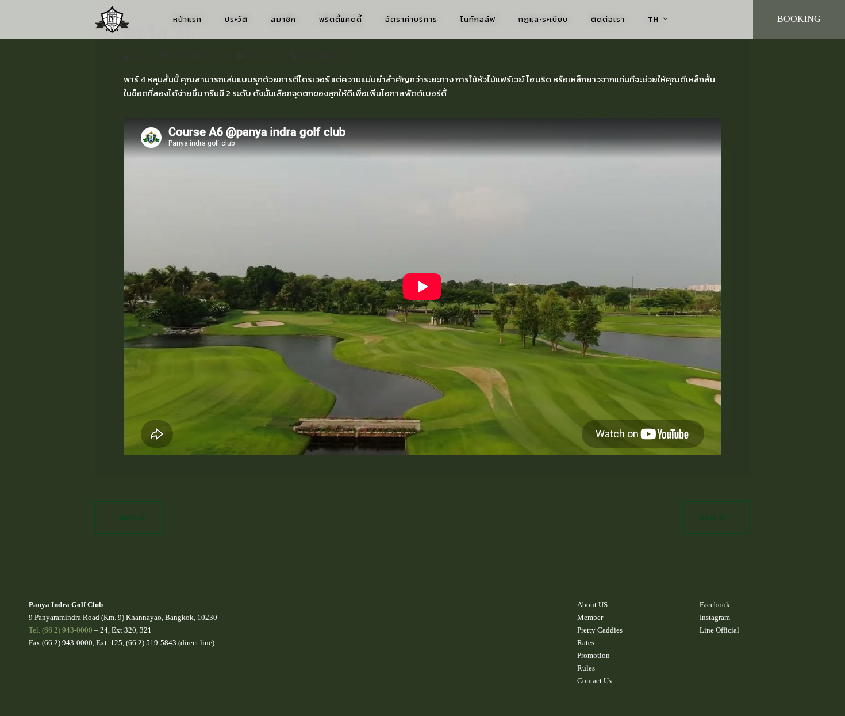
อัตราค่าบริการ (411, 19)
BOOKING (799, 19)
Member (590, 617)
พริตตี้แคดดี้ (340, 19)
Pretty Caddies (600, 630)
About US (592, 604)
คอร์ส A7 (714, 517)
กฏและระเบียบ (543, 19)
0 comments (263, 56)
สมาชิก (283, 19)
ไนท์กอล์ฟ (478, 19)
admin (140, 56)
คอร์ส (309, 56)
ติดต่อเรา (608, 19)
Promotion (593, 655)
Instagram (715, 617)
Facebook (715, 604)
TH (653, 19)
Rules (586, 668)
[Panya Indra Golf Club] (112, 19)
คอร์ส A (332, 56)
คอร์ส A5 (132, 517)
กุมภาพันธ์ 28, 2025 (197, 56)
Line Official (719, 630)
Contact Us (594, 680)
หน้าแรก (187, 19)
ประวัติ (236, 19)
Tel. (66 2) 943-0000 (61, 630)
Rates (585, 642)
